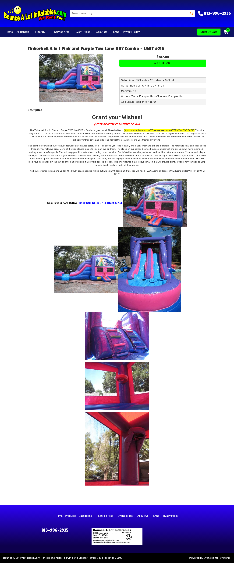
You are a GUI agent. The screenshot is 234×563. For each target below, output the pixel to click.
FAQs (116, 31)
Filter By (40, 31)
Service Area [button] (62, 31)
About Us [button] (102, 31)
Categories (85, 515)
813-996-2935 (55, 530)
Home (9, 31)
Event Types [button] (83, 31)
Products (70, 515)
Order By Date (208, 31)
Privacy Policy (131, 31)
